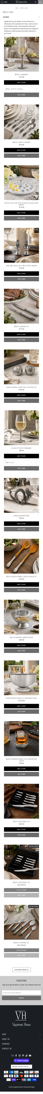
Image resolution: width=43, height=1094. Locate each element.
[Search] (36, 2)
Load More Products (21, 970)
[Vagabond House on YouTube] (30, 1056)
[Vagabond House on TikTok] (26, 1056)
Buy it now (21, 95)
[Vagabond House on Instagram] (19, 1056)
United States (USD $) (20, 1067)
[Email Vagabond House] (12, 1056)
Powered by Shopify (28, 1087)
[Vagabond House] (21, 2)
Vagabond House (18, 1087)
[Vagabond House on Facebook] (16, 1056)
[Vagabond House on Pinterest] (23, 1056)
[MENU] (1, 2)
